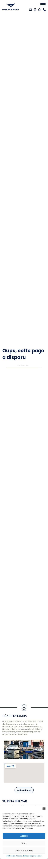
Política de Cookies (14, 856)
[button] (44, 808)
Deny (24, 843)
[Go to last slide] (7, 749)
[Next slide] (40, 749)
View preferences (24, 850)
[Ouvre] (43, 4)
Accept (24, 835)
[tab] (22, 755)
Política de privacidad (32, 856)
